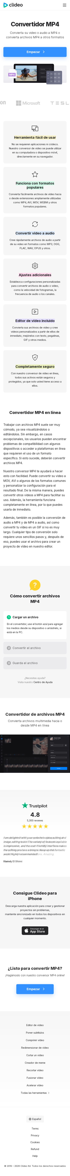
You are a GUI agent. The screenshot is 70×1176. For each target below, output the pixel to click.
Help (35, 1155)
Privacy (35, 1135)
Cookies (35, 1142)
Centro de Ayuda (42, 682)
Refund (35, 1149)
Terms (35, 1128)
